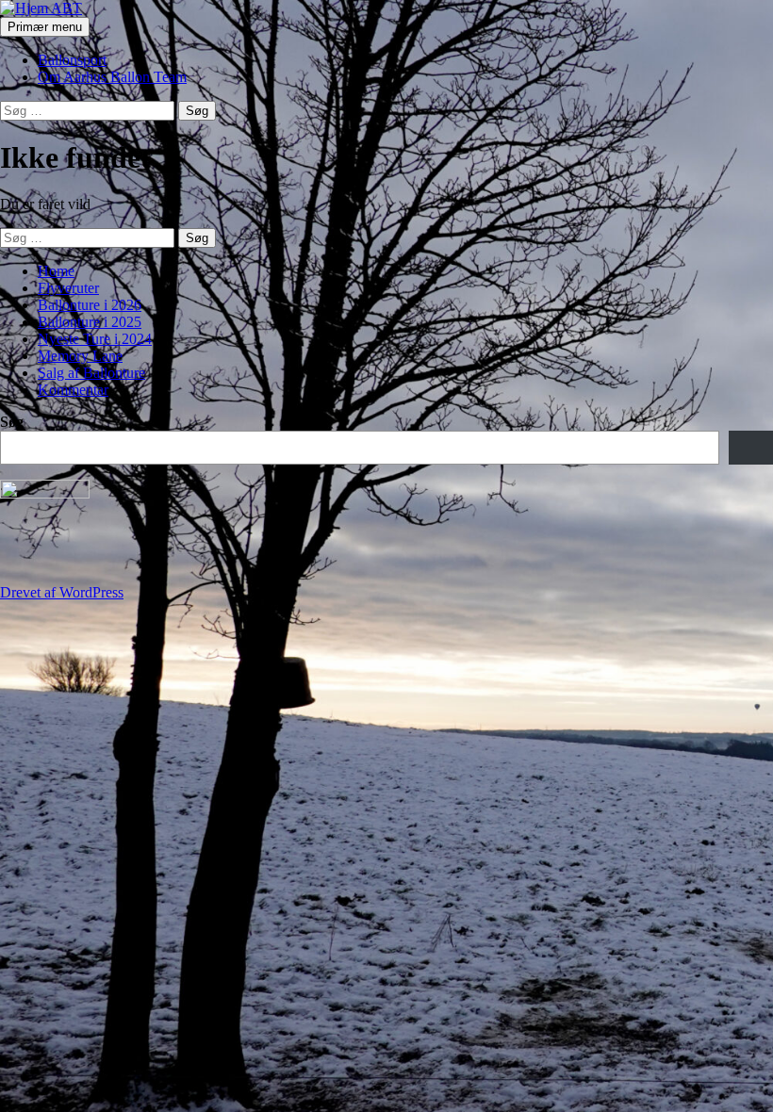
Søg (12, 422)
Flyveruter (68, 288)
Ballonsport (72, 60)
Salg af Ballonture (91, 373)
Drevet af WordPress (61, 592)
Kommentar (73, 390)
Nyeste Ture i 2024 (95, 339)
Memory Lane (80, 356)
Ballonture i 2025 (89, 322)
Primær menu (45, 27)
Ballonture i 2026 (89, 305)
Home (56, 271)
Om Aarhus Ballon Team (112, 77)
